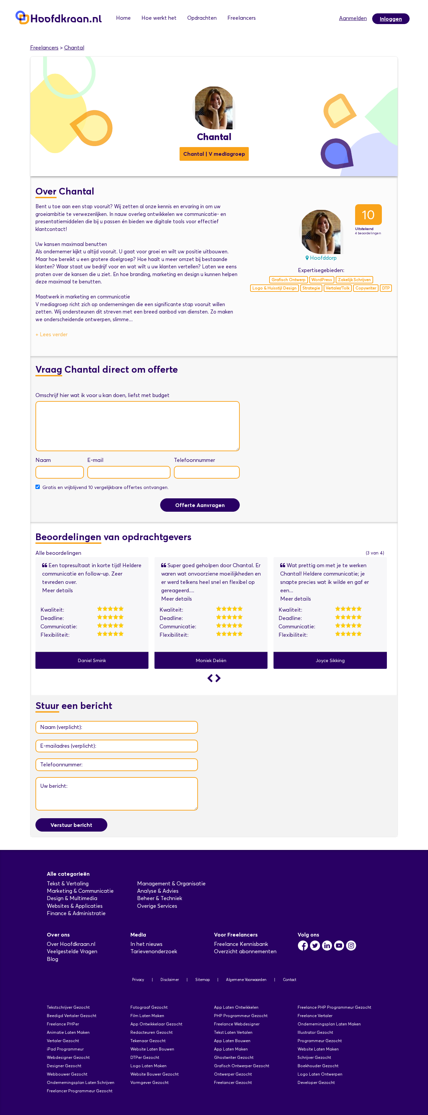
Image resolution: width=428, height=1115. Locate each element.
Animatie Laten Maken (68, 1032)
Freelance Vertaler (315, 1015)
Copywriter (365, 287)
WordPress (321, 279)
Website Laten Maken (318, 1048)
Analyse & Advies (158, 891)
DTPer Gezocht (144, 1057)
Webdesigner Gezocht (68, 1057)
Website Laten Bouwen (152, 1048)
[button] (211, 678)
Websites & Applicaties (75, 906)
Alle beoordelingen (58, 553)
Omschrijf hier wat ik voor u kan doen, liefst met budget (102, 395)
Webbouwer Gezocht (67, 1074)
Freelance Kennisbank (241, 944)
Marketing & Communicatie (80, 891)
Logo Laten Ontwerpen (320, 1074)
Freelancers (241, 18)
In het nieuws (146, 944)
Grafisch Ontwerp (289, 279)
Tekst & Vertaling (68, 883)
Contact (289, 979)
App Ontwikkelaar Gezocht (156, 1023)
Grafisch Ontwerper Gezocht (241, 1065)
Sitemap (202, 979)
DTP (386, 287)
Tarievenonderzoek (153, 951)
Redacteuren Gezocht (151, 1032)
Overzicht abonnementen (245, 951)
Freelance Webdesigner (236, 1023)
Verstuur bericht (71, 825)
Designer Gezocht (64, 1065)
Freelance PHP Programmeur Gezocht (334, 1007)
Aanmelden (353, 18)
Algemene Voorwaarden (246, 979)
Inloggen (391, 18)
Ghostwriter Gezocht (233, 1057)
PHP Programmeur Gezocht (241, 1015)
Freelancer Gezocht (233, 1082)
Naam (43, 460)
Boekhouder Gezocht (318, 1065)
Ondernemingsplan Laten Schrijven (80, 1082)
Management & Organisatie (171, 883)
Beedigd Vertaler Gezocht (71, 1015)
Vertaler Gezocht (63, 1040)
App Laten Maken (231, 1048)
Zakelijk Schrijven (354, 279)
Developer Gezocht (316, 1082)
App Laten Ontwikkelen (236, 1007)
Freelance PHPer (63, 1023)
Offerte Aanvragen (200, 505)
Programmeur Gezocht (320, 1040)
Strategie (311, 287)
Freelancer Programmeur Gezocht (79, 1090)
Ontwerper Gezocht (233, 1074)
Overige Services (157, 906)
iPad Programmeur (65, 1048)
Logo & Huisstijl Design (274, 287)
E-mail (95, 460)
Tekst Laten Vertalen (233, 1032)
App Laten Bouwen (232, 1040)
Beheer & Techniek (159, 898)
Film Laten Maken (147, 1015)
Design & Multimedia (72, 898)
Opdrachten (202, 18)
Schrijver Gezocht (314, 1057)
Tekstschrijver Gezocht (68, 1007)
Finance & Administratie (76, 913)
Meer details (57, 590)
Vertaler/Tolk (337, 287)
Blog (52, 959)
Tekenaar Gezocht (148, 1040)
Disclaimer (169, 979)
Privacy (138, 979)
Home (123, 18)
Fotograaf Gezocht (149, 1007)
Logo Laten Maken (148, 1065)
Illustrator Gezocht (315, 1032)
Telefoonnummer (194, 460)
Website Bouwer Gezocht (154, 1074)
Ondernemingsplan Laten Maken (329, 1023)
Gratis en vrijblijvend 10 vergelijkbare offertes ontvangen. (105, 487)
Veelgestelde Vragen (72, 951)
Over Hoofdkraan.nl (71, 944)
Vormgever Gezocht (149, 1082)
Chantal (74, 47)
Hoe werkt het (159, 18)
